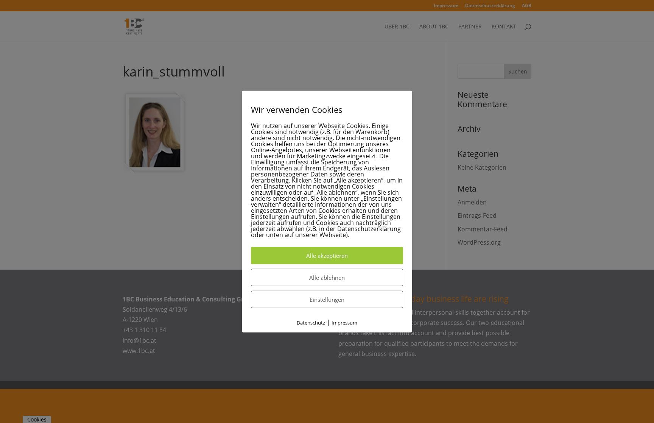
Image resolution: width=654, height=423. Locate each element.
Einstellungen (327, 299)
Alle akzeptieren (327, 255)
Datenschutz (311, 322)
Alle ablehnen (327, 277)
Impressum (344, 322)
